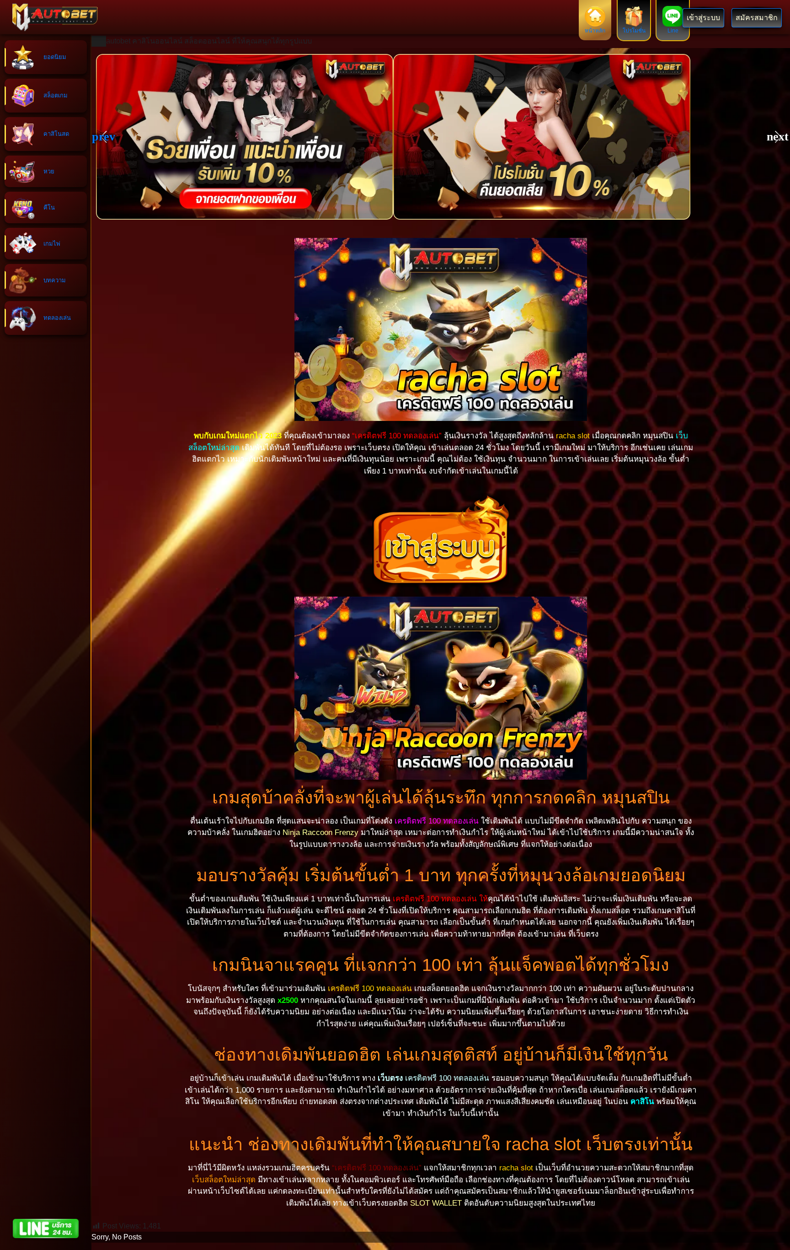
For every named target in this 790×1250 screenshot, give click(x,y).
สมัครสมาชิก (757, 18)
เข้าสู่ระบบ (703, 18)
